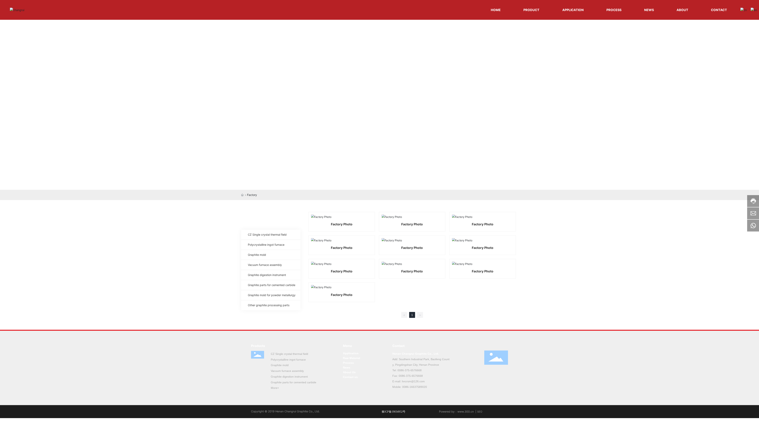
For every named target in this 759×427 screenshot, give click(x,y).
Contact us (350, 377)
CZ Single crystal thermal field (289, 353)
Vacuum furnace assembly (287, 370)
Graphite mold (280, 365)
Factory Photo (341, 224)
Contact (398, 346)
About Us (349, 372)
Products (258, 346)
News (346, 367)
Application (351, 353)
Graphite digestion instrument (289, 376)
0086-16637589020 (414, 386)
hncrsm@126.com (413, 381)
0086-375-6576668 (409, 370)
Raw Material (351, 358)
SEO (479, 411)
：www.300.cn (464, 411)
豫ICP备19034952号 (393, 411)
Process (348, 362)
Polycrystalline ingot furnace (288, 359)
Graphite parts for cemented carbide (293, 382)
